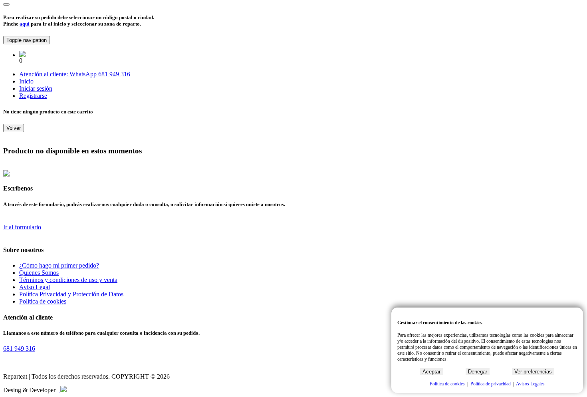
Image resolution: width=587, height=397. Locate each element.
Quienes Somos (39, 272)
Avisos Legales (530, 384)
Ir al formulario (22, 227)
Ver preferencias (533, 372)
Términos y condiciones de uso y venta (68, 279)
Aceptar (431, 372)
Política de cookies (42, 301)
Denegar (477, 372)
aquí (25, 24)
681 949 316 (114, 74)
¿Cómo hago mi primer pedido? (59, 265)
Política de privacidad (490, 384)
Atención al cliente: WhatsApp (58, 74)
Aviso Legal (34, 287)
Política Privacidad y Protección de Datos (71, 294)
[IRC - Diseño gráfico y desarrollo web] (63, 390)
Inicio (26, 81)
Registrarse (33, 95)
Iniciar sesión (35, 88)
